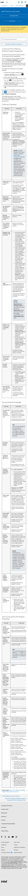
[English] (22, 2)
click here (14, 29)
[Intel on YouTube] (13, 837)
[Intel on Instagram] (16, 837)
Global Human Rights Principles (7, 866)
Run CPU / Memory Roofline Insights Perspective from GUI (13, 791)
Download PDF (14, 15)
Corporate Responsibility (8, 823)
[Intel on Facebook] (2, 837)
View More (12, 21)
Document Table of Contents (13, 44)
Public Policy (4, 831)
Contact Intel (4, 809)
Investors (3, 816)
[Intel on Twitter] (5, 837)
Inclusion (3, 827)
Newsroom (4, 813)
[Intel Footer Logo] (4, 881)
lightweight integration (17, 156)
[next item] (27, 5)
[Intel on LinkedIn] (9, 837)
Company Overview (6, 805)
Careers (3, 820)
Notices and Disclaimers (12, 862)
